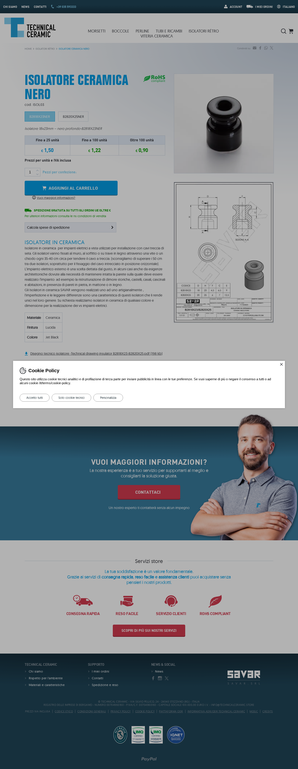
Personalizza (108, 398)
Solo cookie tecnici (71, 398)
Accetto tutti (34, 398)
